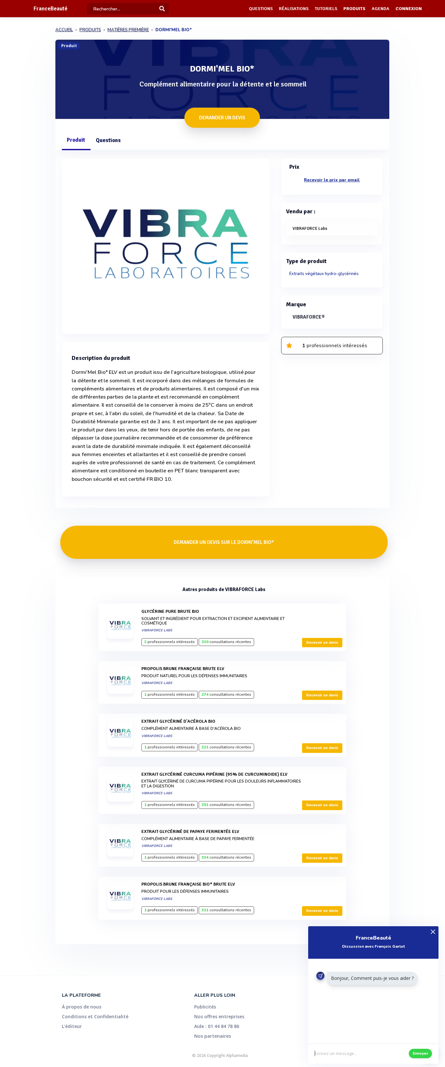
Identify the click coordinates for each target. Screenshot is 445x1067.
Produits (354, 8)
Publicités (205, 1007)
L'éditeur (72, 1026)
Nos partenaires (212, 1036)
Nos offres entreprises (219, 1016)
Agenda (380, 8)
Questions (261, 8)
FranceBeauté (50, 8)
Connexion (408, 8)
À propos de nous (81, 1007)
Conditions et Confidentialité (95, 1016)
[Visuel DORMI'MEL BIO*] (165, 244)
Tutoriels (326, 8)
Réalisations (294, 8)
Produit (76, 140)
